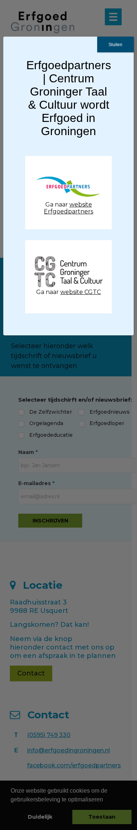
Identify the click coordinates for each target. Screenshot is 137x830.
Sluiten (115, 44)
